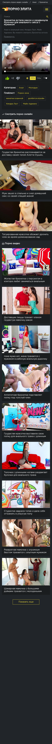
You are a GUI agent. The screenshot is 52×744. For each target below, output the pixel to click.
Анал (21, 88)
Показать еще (26, 602)
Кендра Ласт (12, 104)
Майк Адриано (30, 104)
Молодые (33, 88)
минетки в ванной (14, 98)
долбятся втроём (36, 98)
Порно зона (23, 93)
